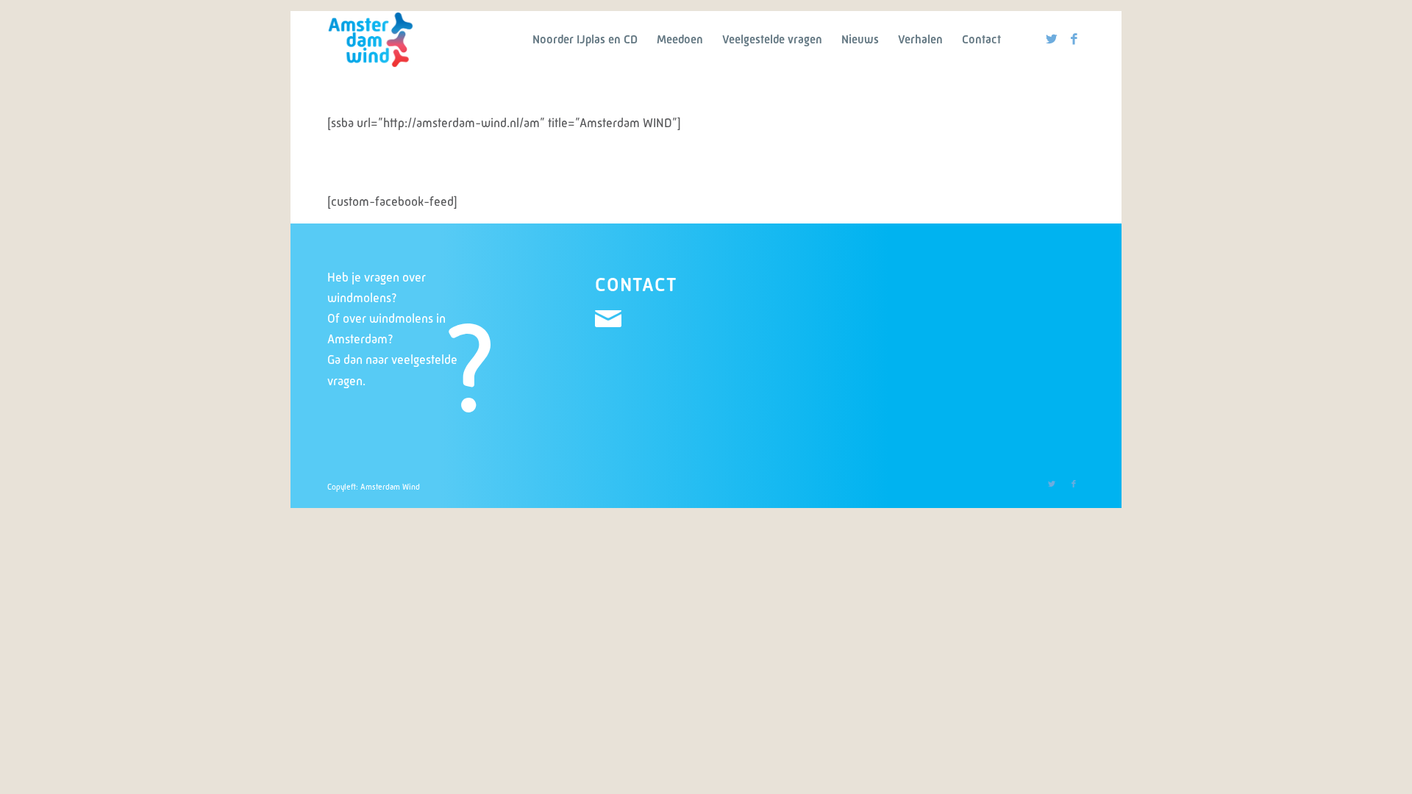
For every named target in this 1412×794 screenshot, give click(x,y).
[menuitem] (585, 39)
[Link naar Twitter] (1052, 39)
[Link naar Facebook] (1074, 39)
